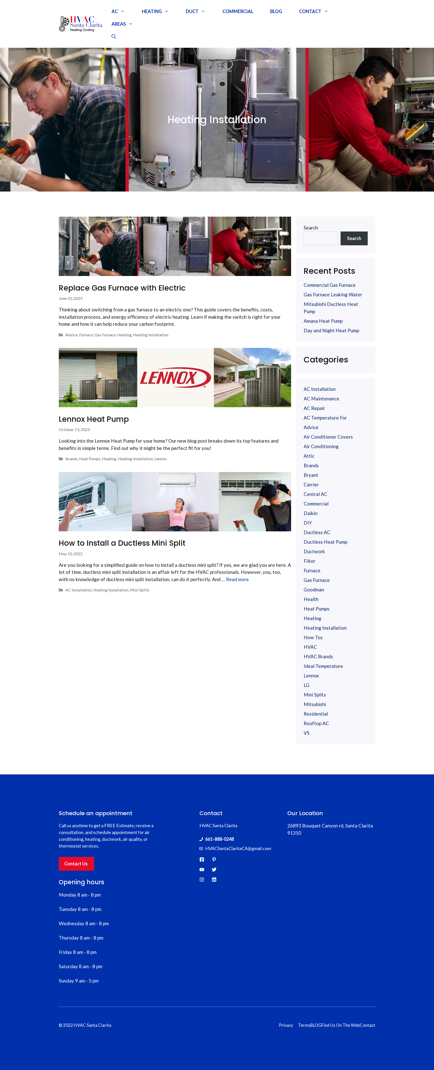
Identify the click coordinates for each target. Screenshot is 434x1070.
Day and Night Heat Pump (331, 330)
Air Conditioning (321, 446)
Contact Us (76, 863)
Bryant (311, 475)
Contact (367, 1025)
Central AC (315, 494)
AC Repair (314, 408)
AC (115, 11)
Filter (309, 561)
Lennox (160, 458)
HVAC (310, 647)
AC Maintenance (321, 398)
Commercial (316, 503)
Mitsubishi (315, 704)
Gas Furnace (105, 334)
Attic (309, 456)
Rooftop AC (316, 723)
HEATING (152, 11)
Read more (237, 579)
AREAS (119, 24)
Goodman (314, 589)
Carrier (311, 484)
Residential (316, 714)
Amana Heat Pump (323, 321)
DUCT (192, 11)
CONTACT (310, 11)
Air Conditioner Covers (328, 437)
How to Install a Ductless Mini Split (122, 543)
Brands (71, 458)
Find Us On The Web (340, 1025)
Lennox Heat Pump (94, 419)
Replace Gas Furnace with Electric (122, 288)
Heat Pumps (89, 458)
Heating (124, 334)
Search (311, 227)
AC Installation (78, 589)
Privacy (286, 1025)
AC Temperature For (325, 418)
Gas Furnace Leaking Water (333, 294)
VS (306, 733)
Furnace (86, 334)
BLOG (276, 11)
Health (311, 599)
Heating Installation (150, 334)
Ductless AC (317, 532)
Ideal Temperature (323, 666)
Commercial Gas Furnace (330, 285)
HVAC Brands (318, 656)
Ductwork (314, 551)
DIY (308, 523)
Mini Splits (139, 589)
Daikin (310, 513)
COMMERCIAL (238, 11)
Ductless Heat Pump (325, 542)
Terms (304, 1025)
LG (306, 685)
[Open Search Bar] (114, 36)
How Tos (313, 637)
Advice (71, 334)
